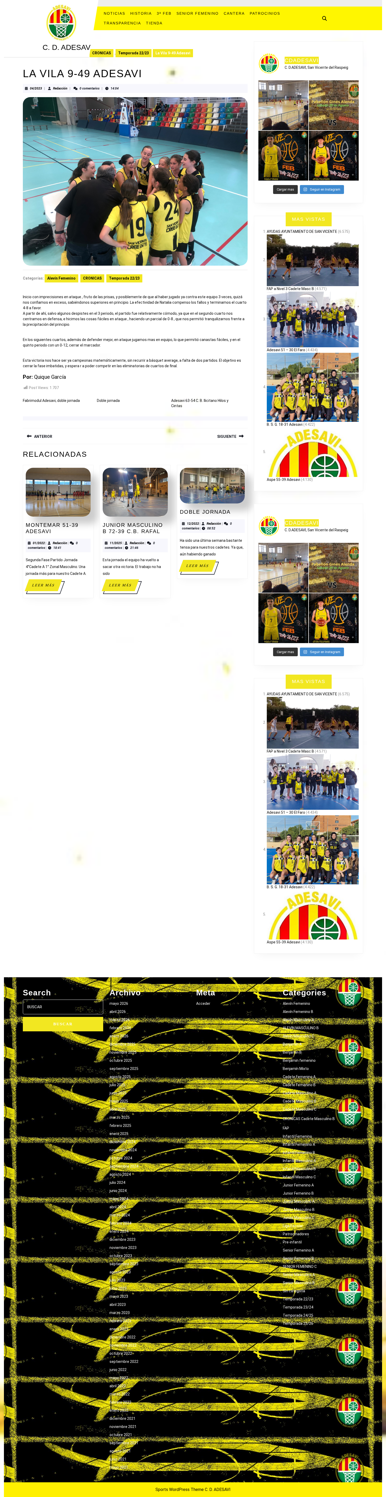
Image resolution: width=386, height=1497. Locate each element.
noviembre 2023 (123, 1248)
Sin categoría (294, 1291)
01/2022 (39, 543)
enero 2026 (118, 1036)
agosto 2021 (120, 1451)
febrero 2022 (120, 1402)
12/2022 (193, 524)
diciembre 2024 (122, 1142)
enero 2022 (118, 1410)
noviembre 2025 (123, 1052)
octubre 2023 (120, 1256)
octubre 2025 (120, 1060)
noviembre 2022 (123, 1345)
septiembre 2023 (123, 1264)
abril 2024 (117, 1207)
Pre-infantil (292, 1242)
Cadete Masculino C (299, 1109)
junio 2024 (118, 1191)
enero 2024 (118, 1231)
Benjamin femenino (299, 1060)
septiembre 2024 (123, 1166)
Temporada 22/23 (133, 53)
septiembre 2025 (123, 1069)
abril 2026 (117, 1012)
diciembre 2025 (122, 1044)
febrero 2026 (120, 1028)
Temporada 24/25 (298, 1315)
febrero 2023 (120, 1321)
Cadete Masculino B (299, 1101)
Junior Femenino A (298, 1185)
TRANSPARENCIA (122, 23)
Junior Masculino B (299, 1209)
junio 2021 (118, 1459)
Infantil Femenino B (299, 1153)
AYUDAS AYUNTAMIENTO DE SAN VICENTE (302, 231)
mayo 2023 (118, 1296)
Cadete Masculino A (299, 1093)
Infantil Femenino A (299, 1144)
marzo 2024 (119, 1215)
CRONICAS (101, 53)
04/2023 (36, 88)
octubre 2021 (120, 1435)
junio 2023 (118, 1288)
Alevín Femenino (61, 278)
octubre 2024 (120, 1158)
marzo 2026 (119, 1020)
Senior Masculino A (299, 1275)
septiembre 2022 (123, 1361)
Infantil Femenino (297, 1136)
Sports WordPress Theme (179, 1489)
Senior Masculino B (299, 1283)
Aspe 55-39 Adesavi (283, 479)
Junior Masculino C (299, 1218)
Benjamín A (292, 1044)
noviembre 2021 (123, 1427)
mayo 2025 (118, 1101)
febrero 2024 (120, 1223)
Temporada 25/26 (298, 1323)
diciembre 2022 (122, 1337)
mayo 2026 (118, 1003)
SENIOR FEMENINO (197, 13)
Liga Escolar (293, 1226)
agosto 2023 (120, 1272)
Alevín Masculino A (298, 1020)
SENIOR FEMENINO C (300, 1266)
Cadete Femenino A (299, 1077)
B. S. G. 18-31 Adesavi (284, 424)
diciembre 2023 (122, 1239)
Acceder (203, 1003)
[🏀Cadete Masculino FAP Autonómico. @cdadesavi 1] (283, 105)
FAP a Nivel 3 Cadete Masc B (290, 289)
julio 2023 (117, 1280)
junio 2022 (118, 1370)
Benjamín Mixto (296, 1069)
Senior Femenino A (298, 1250)
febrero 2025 (120, 1125)
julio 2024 (117, 1182)
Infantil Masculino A (299, 1161)
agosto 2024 (120, 1174)
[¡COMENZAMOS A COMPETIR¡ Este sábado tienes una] (334, 105)
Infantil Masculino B (299, 1169)
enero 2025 (118, 1134)
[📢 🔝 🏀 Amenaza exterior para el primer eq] (283, 156)
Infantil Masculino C (299, 1177)
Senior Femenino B (298, 1258)
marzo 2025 (119, 1117)
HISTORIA (141, 13)
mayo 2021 (118, 1467)
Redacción (60, 88)
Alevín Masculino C (298, 1036)
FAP (286, 1128)
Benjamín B (292, 1052)
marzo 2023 (119, 1313)
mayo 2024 (118, 1199)
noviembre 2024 (123, 1150)
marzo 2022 (119, 1394)
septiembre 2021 (123, 1443)
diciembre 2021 (122, 1418)
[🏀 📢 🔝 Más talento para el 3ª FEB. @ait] (334, 156)
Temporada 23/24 (298, 1307)
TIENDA (154, 23)
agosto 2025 (120, 1077)
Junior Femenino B (298, 1193)
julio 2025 (117, 1085)
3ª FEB (164, 13)
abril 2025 (117, 1109)
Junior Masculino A (299, 1201)
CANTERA (234, 13)
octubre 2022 (120, 1353)
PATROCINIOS (265, 13)
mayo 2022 (118, 1378)
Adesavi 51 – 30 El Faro (286, 350)
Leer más (47, 587)
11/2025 (116, 543)
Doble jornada (108, 400)
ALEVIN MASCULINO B (301, 1028)
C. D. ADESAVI (68, 47)
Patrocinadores (296, 1234)
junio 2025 (118, 1093)
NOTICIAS (114, 13)
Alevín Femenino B (298, 1012)
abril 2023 (117, 1304)
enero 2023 (118, 1329)
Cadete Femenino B (299, 1085)
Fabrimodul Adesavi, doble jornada (51, 400)
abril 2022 (117, 1386)
